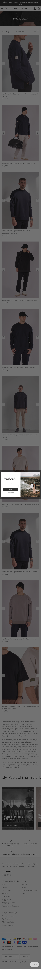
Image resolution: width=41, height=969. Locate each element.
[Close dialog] (39, 473)
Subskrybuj (10, 489)
